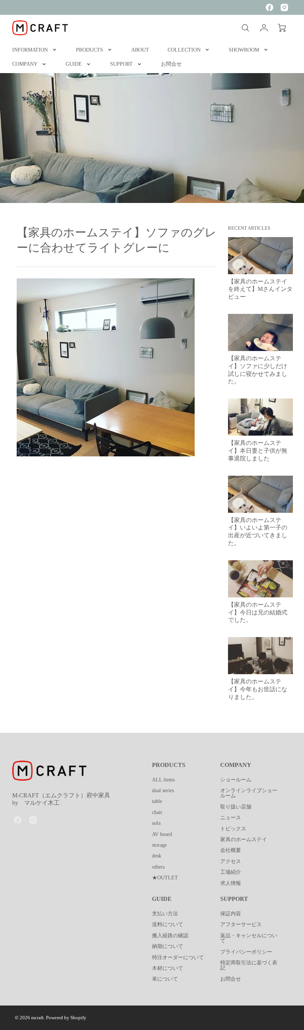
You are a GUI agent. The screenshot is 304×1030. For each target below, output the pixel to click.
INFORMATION (30, 50)
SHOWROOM (244, 50)
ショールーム (235, 780)
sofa (156, 823)
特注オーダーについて (178, 957)
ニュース (230, 817)
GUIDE (74, 64)
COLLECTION (184, 50)
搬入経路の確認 (170, 935)
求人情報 (230, 883)
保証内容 (230, 913)
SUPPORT (121, 64)
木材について (167, 968)
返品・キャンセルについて (248, 938)
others (158, 867)
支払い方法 (165, 913)
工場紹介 (230, 872)
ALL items (163, 780)
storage (159, 845)
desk (156, 856)
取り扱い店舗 (235, 807)
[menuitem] (35, 50)
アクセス (230, 861)
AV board (162, 834)
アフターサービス (241, 924)
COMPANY (24, 64)
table (157, 801)
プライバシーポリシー (246, 952)
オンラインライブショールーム (248, 792)
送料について (167, 924)
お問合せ (171, 64)
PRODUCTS (89, 50)
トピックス (233, 828)
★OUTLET (165, 877)
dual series (163, 790)
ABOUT (140, 50)
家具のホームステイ (243, 839)
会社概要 (230, 850)
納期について (167, 946)
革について (165, 979)
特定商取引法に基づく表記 (248, 965)
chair (157, 812)
